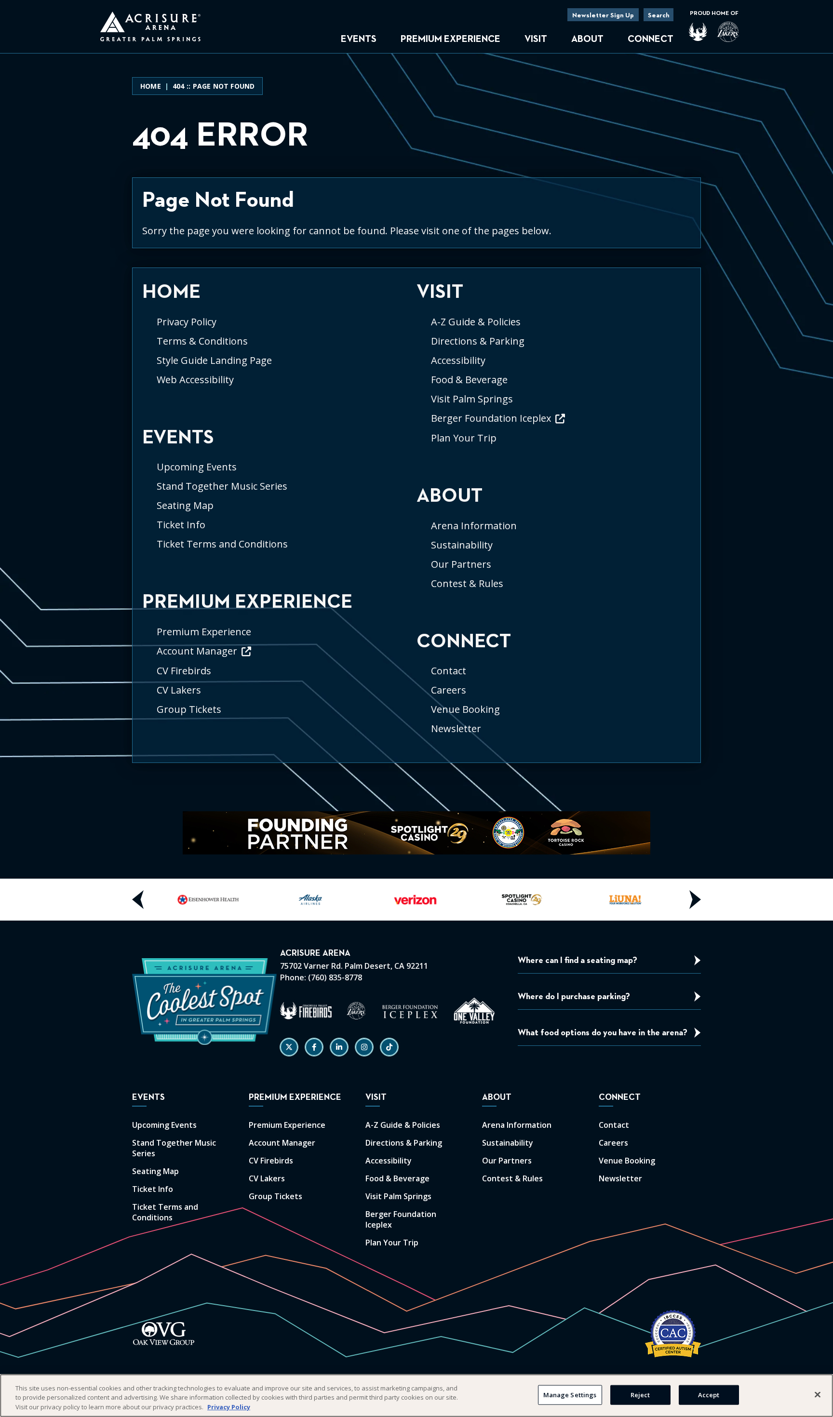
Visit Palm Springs (472, 398)
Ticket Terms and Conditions (222, 543)
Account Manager (197, 650)
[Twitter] (289, 1047)
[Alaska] (312, 899)
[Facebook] (314, 1047)
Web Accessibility (195, 379)
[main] (416, 420)
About (587, 39)
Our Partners (461, 564)
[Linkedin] (339, 1047)
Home (150, 86)
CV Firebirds (184, 670)
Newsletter (456, 728)
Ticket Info (181, 524)
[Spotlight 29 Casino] (521, 899)
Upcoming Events (197, 466)
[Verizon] (416, 899)
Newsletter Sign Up (603, 15)
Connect (650, 39)
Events (358, 39)
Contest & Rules (467, 583)
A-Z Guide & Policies (476, 321)
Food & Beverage (469, 379)
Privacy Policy (186, 321)
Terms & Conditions (202, 341)
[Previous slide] (138, 899)
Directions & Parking (477, 341)
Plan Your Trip (464, 437)
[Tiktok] (389, 1047)
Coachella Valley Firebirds (698, 31)
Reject (640, 1394)
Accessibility (458, 360)
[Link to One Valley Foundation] (474, 1011)
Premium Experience (450, 39)
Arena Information (474, 525)
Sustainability (462, 544)
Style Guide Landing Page (214, 360)
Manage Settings (570, 1394)
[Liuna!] (625, 899)
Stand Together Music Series (222, 486)
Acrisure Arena (150, 26)
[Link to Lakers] (356, 1010)
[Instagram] (364, 1047)
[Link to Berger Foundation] (410, 1010)
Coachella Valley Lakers (728, 31)
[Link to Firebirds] (306, 1010)
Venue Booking (465, 709)
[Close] (817, 1394)
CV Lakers (179, 689)
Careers (448, 689)
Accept (709, 1394)
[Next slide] (695, 899)
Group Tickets (189, 709)
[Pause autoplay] (637, 824)
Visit (535, 39)
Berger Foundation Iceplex (491, 418)
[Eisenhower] (208, 899)
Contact (448, 670)
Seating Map (185, 505)
